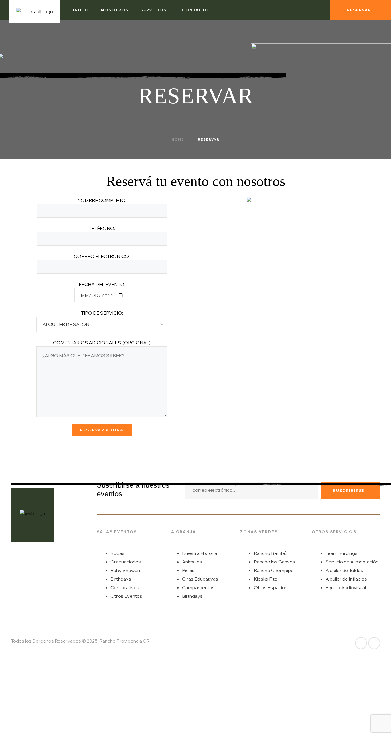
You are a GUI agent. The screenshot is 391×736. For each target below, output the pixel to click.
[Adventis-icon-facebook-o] (310, 10)
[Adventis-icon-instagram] (319, 10)
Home (178, 139)
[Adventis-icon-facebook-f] (361, 643)
